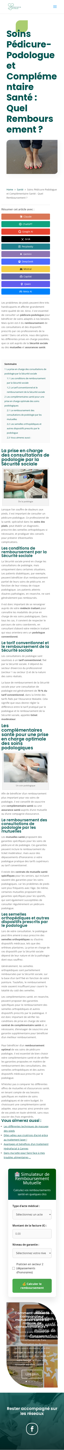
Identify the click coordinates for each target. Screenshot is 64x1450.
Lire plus (32, 1374)
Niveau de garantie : (25, 1244)
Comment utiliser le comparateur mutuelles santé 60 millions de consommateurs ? (32, 1320)
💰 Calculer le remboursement (32, 1286)
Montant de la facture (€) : (29, 1225)
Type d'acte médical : (26, 1206)
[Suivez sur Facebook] (32, 1429)
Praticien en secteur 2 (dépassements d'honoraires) (29, 1268)
